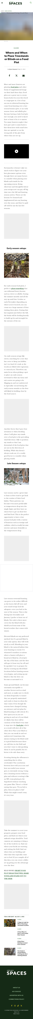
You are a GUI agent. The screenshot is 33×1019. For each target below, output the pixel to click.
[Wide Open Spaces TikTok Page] (18, 1005)
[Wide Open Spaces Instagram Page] (14, 1005)
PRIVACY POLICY (16, 1013)
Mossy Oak (6, 41)
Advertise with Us (16, 995)
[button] (2, 3)
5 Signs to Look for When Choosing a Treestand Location (23, 924)
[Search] (30, 2)
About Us (16, 987)
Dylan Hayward (13, 69)
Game (16, 48)
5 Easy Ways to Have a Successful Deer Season (23, 933)
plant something (17, 288)
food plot (19, 725)
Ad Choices (16, 991)
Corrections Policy (16, 999)
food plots (15, 87)
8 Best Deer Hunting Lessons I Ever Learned (23, 943)
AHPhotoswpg (12, 485)
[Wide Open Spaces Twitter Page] (21, 1005)
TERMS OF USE (16, 1012)
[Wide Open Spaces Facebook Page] (11, 1005)
